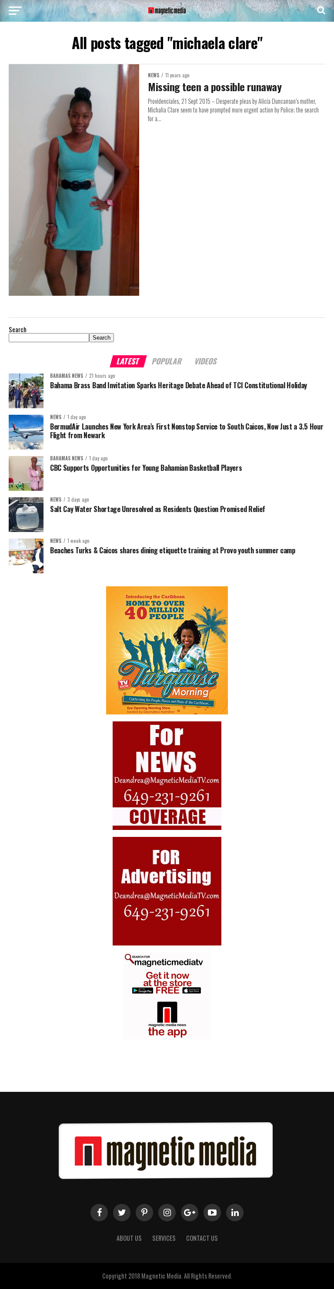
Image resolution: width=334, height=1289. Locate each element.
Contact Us (202, 1238)
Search (18, 329)
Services (164, 1238)
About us (129, 1238)
